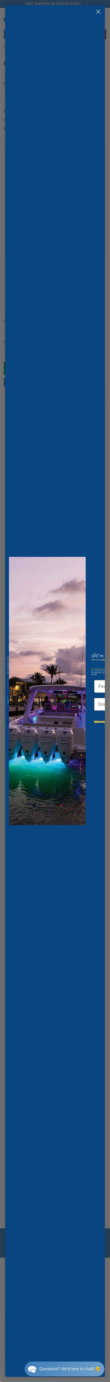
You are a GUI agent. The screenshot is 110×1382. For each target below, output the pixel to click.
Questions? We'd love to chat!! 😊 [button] (69, 1369)
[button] (64, 1369)
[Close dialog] (98, 11)
